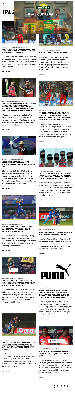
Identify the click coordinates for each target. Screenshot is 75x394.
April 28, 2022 (42, 349)
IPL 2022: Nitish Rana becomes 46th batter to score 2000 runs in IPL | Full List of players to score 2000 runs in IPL (18, 346)
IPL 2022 (26, 47)
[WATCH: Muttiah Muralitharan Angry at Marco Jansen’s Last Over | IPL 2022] (56, 335)
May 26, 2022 (5, 159)
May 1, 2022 (42, 288)
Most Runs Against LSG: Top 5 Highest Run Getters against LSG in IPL (18, 164)
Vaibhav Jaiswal (15, 47)
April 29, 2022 (5, 340)
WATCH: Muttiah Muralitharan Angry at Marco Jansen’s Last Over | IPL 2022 (55, 353)
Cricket (22, 47)
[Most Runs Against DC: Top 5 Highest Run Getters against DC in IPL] (56, 216)
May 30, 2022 (42, 50)
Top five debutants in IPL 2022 (53, 53)
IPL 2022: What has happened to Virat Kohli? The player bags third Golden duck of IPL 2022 (18, 283)
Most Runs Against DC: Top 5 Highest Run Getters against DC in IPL (56, 233)
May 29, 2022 (5, 101)
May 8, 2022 (42, 229)
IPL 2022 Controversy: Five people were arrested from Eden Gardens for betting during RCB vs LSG (55, 176)
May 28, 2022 (42, 110)
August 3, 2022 (6, 47)
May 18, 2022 (5, 224)
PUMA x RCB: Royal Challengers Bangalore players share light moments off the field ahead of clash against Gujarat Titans (54, 293)
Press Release (63, 288)
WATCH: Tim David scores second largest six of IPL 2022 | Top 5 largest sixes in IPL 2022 (17, 229)
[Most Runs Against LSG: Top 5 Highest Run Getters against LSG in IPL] (19, 145)
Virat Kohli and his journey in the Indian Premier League (18, 51)
